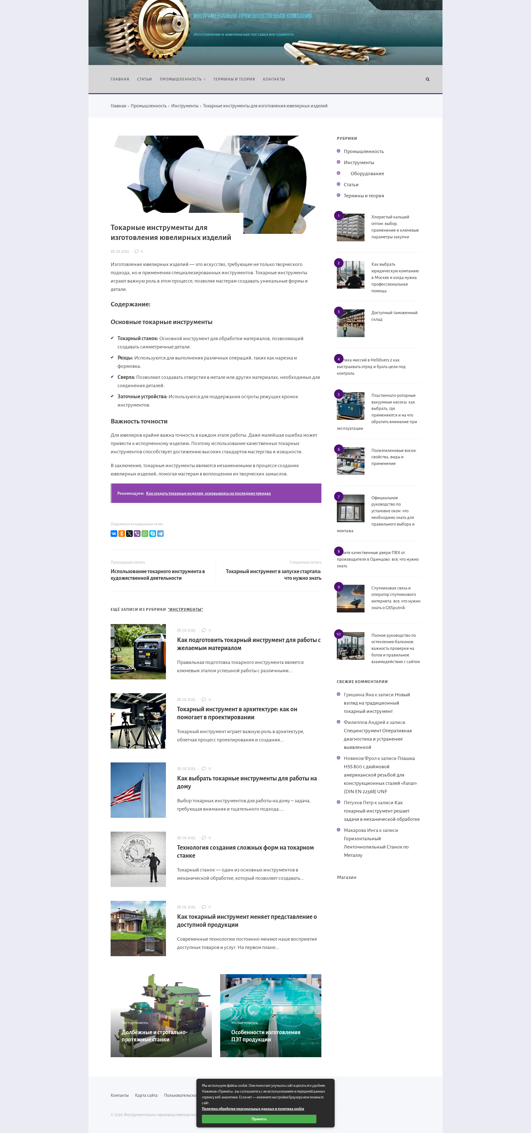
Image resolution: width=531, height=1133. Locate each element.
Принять (259, 1119)
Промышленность (364, 151)
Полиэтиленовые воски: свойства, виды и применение (394, 457)
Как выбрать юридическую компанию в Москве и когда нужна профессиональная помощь (395, 277)
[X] (129, 533)
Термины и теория (364, 195)
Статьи (351, 184)
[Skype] (152, 533)
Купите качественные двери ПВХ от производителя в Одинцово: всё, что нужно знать (378, 559)
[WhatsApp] (145, 533)
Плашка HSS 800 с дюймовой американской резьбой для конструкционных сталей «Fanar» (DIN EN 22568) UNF (380, 775)
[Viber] (137, 533)
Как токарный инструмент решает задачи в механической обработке (382, 811)
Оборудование (367, 173)
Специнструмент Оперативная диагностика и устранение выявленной (378, 739)
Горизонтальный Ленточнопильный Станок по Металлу (376, 847)
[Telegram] (160, 533)
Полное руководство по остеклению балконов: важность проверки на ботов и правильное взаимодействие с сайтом (395, 648)
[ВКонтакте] (114, 533)
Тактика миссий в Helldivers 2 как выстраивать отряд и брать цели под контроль (371, 367)
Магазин (346, 877)
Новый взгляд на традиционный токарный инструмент (377, 703)
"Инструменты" (185, 609)
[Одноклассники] (121, 533)
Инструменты (359, 162)
